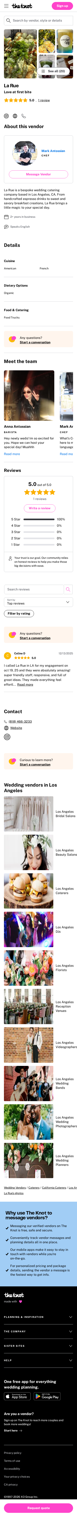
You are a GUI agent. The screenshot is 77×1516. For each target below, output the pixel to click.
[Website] (15, 116)
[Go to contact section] (23, 117)
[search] (68, 589)
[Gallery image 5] (65, 66)
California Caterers (54, 1187)
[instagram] (6, 116)
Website (16, 728)
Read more (12, 454)
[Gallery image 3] (46, 66)
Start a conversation (35, 342)
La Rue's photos (13, 1193)
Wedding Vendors (15, 1187)
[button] (29, 413)
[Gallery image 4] (65, 41)
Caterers (33, 1187)
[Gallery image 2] (46, 41)
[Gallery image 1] (20, 53)
